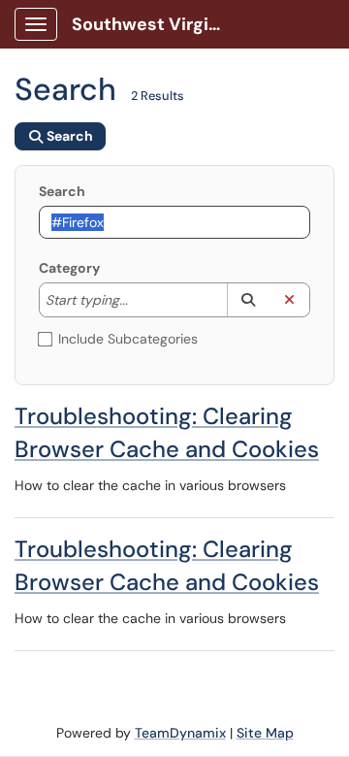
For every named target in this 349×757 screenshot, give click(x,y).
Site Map (265, 732)
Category (69, 268)
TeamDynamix (180, 732)
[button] (248, 299)
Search (62, 191)
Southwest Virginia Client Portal (156, 24)
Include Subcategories (128, 338)
